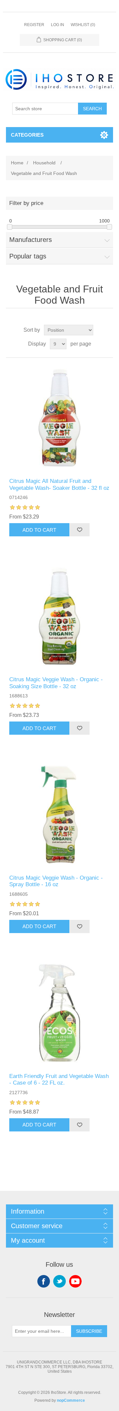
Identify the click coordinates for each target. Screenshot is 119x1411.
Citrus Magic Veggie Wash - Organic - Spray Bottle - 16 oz (56, 881)
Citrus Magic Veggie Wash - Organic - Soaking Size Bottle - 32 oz (56, 682)
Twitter (59, 1281)
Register (34, 24)
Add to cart (39, 530)
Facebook (43, 1281)
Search (92, 108)
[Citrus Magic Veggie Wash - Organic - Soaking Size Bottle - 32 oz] (59, 616)
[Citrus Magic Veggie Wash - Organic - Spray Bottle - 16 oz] (59, 814)
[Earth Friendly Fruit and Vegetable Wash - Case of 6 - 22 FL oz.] (59, 1012)
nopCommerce (71, 1400)
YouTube (75, 1281)
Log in (57, 24)
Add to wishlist (79, 529)
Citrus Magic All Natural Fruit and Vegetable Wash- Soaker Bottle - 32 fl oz (59, 484)
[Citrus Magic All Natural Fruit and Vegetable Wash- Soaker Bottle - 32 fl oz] (59, 417)
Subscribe (89, 1331)
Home (17, 162)
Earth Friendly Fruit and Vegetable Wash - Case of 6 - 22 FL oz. (59, 1079)
